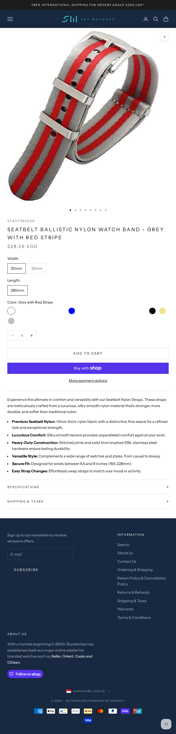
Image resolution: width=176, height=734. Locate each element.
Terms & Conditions (134, 617)
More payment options (88, 380)
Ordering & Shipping (135, 569)
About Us (125, 553)
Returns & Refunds (133, 592)
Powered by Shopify (107, 700)
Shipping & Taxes (132, 600)
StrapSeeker (21, 221)
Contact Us (126, 561)
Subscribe (26, 570)
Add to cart (88, 353)
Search (123, 544)
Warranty (125, 609)
